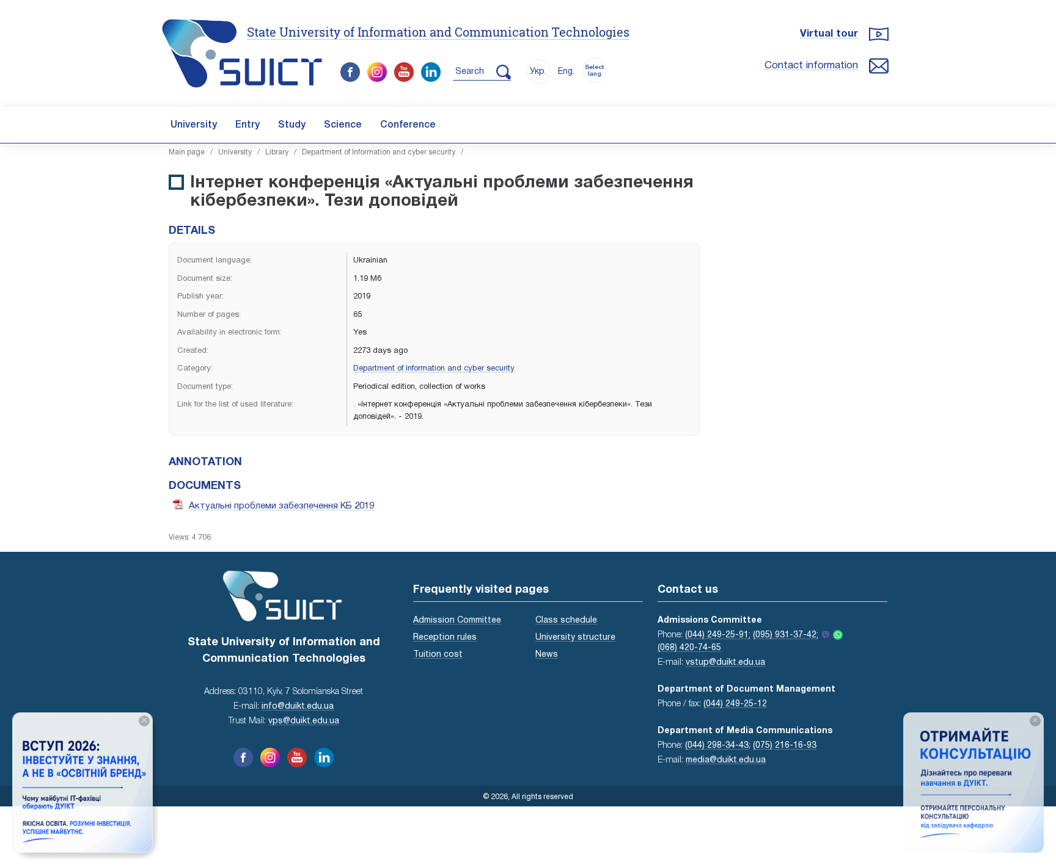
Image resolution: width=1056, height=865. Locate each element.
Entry (247, 125)
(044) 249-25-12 (735, 704)
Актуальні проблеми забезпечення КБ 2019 (281, 506)
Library (276, 152)
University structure (575, 638)
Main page (187, 152)
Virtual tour (829, 33)
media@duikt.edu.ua (726, 760)
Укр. (538, 72)
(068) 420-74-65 (689, 648)
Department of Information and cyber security (378, 152)
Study (292, 125)
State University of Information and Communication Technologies (438, 32)
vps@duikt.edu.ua (303, 721)
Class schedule (566, 620)
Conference (408, 125)
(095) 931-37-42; (785, 635)
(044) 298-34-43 (717, 746)
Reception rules (445, 638)
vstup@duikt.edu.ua (725, 663)
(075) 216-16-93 (784, 746)
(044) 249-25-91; (717, 635)
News (546, 655)
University (193, 125)
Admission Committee (457, 620)
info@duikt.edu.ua (298, 707)
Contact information (811, 65)
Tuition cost (438, 655)
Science (343, 125)
